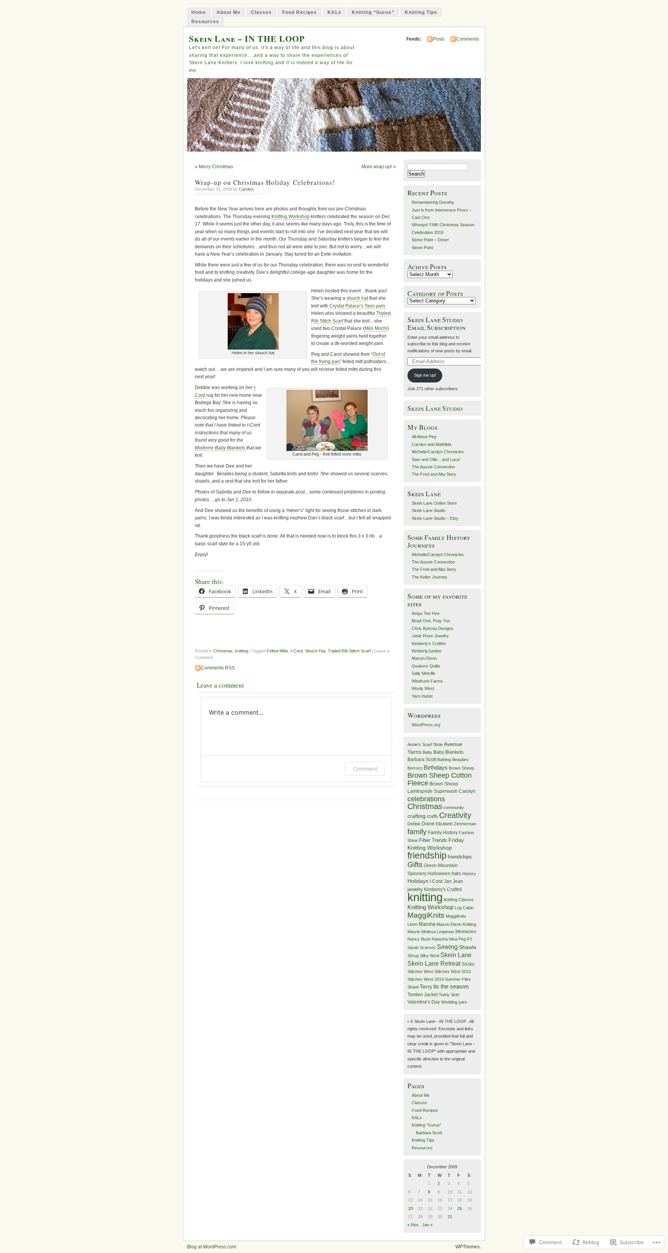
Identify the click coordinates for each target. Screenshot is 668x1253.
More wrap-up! (376, 166)
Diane (428, 823)
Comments (467, 39)
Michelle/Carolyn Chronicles (438, 451)
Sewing (447, 946)
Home (198, 12)
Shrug (413, 955)
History (469, 873)
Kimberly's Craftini (428, 643)
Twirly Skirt (449, 994)
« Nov (413, 1224)
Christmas (223, 651)
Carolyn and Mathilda (431, 444)
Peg (462, 939)
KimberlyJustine (426, 651)
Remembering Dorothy (433, 202)
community (453, 807)
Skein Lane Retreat (433, 963)
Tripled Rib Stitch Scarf (349, 651)
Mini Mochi (376, 328)
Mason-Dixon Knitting (456, 924)
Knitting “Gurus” (373, 12)
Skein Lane (456, 955)
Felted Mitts (277, 651)
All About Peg (424, 436)
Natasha (440, 939)
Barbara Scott (421, 759)
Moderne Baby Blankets (220, 448)
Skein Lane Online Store (434, 503)
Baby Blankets (448, 752)
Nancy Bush (419, 939)
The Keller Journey (429, 577)
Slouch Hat (315, 651)
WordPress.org (426, 724)
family (417, 832)
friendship (426, 855)
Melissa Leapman (437, 931)
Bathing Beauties (453, 759)
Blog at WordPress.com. (212, 1247)
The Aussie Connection (433, 466)
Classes (261, 12)
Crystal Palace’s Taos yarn (357, 306)
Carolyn (246, 189)
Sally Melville (423, 673)
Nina (453, 939)
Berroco (415, 768)
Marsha (427, 924)
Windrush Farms (427, 681)
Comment (365, 768)
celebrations (426, 799)
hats (456, 873)
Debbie (414, 823)
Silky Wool (429, 955)
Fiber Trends (433, 840)
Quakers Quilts (426, 666)
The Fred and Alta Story (434, 474)
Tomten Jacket (422, 994)
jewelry (415, 889)
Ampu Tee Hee (426, 613)
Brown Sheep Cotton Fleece (439, 779)
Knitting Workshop (291, 216)
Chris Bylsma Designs (432, 628)
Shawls (467, 947)
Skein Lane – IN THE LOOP (247, 38)
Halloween (439, 873)
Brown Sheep (461, 768)
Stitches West (420, 971)
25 (459, 1208)
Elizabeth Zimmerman (456, 823)
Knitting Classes (459, 899)
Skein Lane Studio (435, 408)
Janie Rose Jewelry (430, 635)
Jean (458, 881)
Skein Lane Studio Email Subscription (436, 323)
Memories (465, 931)
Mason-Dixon (424, 658)
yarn (462, 1002)
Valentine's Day (423, 1002)
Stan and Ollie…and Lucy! (436, 459)
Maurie (413, 931)
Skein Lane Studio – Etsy (435, 518)
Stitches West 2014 (425, 979)
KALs (334, 12)
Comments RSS (218, 668)
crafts (432, 816)
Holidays (417, 881)
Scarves (428, 947)
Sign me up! (425, 375)
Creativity (455, 815)
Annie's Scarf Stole (425, 744)
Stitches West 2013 (453, 971)
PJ (469, 939)
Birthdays (436, 767)
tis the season (451, 986)
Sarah (413, 947)
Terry (426, 986)
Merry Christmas (216, 166)
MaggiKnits (426, 915)
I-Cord (297, 651)
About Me (228, 12)
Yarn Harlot (422, 696)
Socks (468, 964)
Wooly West (423, 688)
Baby (427, 752)
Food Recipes (299, 12)
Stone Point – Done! (430, 239)
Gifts (415, 864)
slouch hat (357, 298)
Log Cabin (464, 907)
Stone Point (422, 247)
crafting (416, 816)
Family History (443, 832)
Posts (439, 39)
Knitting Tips (421, 12)
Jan (448, 881)
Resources (205, 21)
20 (410, 1208)
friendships (460, 857)
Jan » (427, 1224)
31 (450, 1216)
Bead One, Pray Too (431, 620)
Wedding (449, 1002)
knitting (241, 651)
